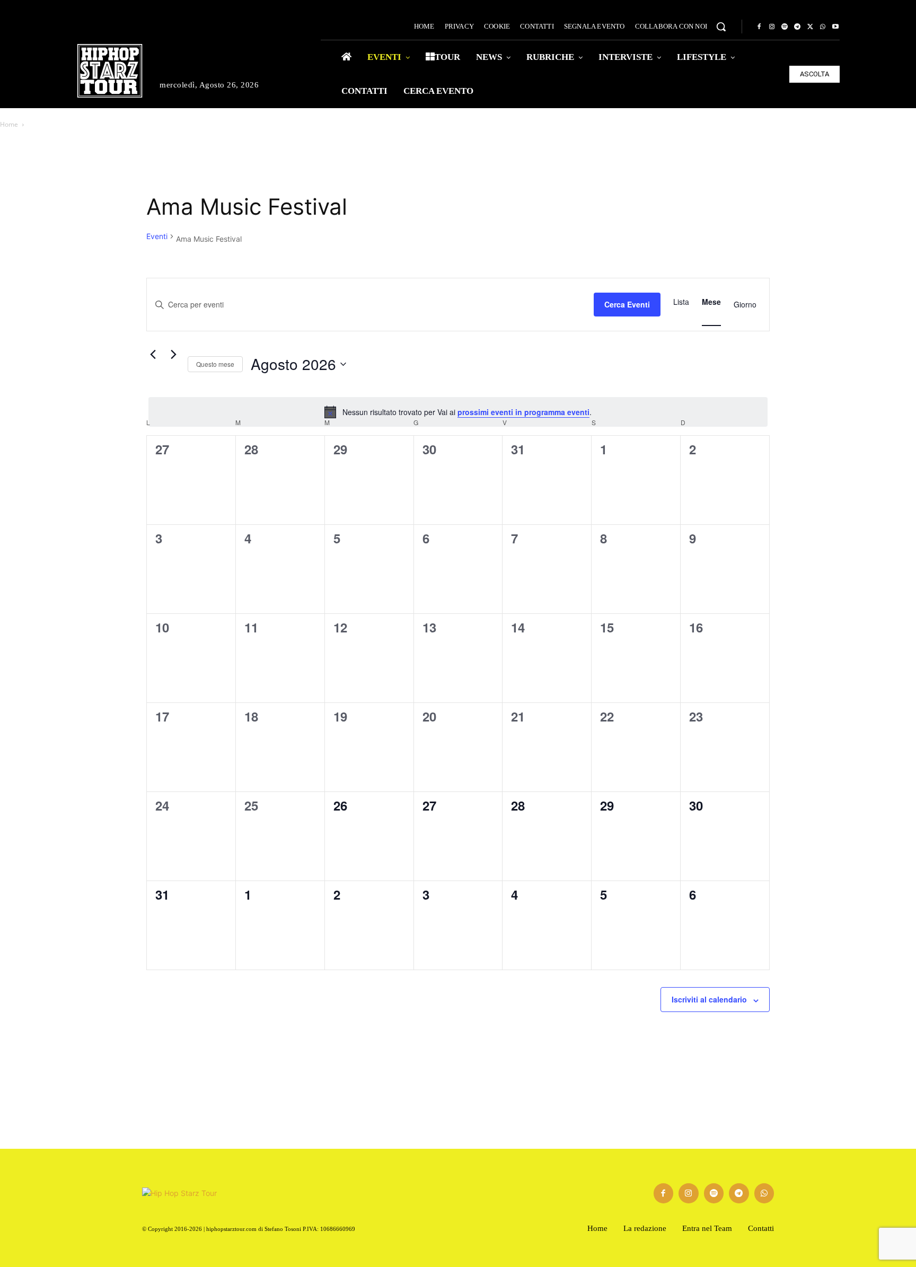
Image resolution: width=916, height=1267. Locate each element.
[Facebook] (759, 27)
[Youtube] (835, 27)
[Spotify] (784, 27)
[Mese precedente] (152, 354)
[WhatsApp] (822, 27)
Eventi (157, 236)
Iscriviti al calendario (709, 999)
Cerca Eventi (627, 304)
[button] (721, 26)
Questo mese (215, 363)
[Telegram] (797, 27)
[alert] (458, 412)
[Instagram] (771, 27)
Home (9, 124)
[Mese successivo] (173, 354)
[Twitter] (810, 27)
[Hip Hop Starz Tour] (110, 71)
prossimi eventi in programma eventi (523, 412)
